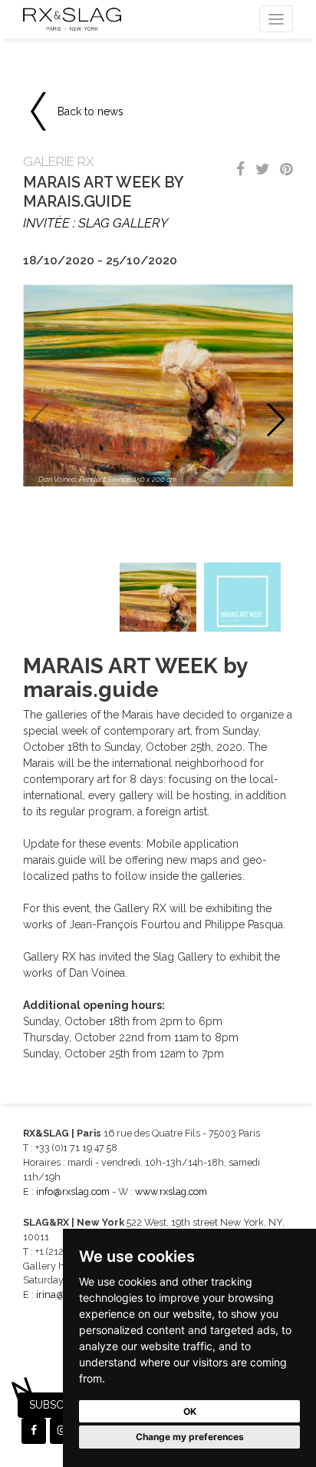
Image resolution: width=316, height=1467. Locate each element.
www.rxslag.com (171, 1191)
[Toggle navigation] (276, 18)
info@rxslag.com (73, 1191)
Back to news (90, 111)
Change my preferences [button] (190, 1436)
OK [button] (189, 1411)
